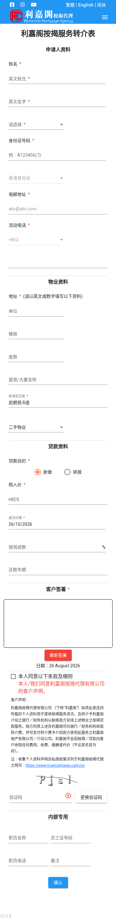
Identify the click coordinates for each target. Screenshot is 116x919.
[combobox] (36, 125)
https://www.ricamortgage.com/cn (55, 765)
